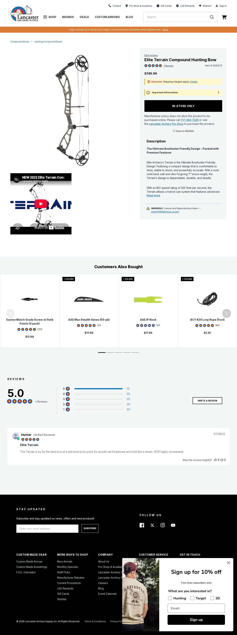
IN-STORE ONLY (183, 106)
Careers (103, 583)
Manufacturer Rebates (70, 577)
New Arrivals (64, 561)
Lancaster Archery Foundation (116, 577)
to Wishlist (185, 131)
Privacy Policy (117, 621)
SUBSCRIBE (90, 528)
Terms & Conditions (95, 621)
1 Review (168, 65)
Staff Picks (63, 572)
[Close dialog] (228, 563)
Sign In (223, 5)
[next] (226, 313)
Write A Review (207, 400)
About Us (103, 561)
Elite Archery (151, 55)
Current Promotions (69, 583)
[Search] (213, 17)
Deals (84, 17)
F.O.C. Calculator (26, 572)
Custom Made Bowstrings (31, 566)
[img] (145, 66)
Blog (129, 17)
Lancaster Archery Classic (114, 572)
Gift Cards (63, 593)
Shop (52, 17)
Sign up (196, 619)
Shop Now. (167, 29)
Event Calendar (107, 593)
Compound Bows (19, 41)
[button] (1, 313)
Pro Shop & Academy (111, 566)
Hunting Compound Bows (48, 41)
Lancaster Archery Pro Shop (166, 123)
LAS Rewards (65, 588)
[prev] (10, 313)
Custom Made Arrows (29, 561)
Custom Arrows (107, 17)
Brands (68, 17)
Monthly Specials (67, 566)
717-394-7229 (189, 119)
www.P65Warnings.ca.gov (165, 211)
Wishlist (207, 5)
